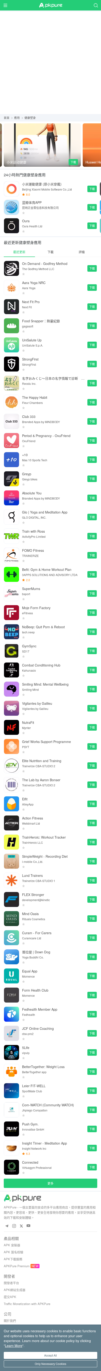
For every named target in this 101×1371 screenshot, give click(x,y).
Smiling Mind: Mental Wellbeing (45, 684)
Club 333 (28, 416)
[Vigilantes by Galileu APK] (11, 708)
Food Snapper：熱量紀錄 (41, 321)
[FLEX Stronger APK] (11, 899)
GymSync (29, 646)
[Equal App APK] (11, 976)
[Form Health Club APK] (11, 995)
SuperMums (31, 588)
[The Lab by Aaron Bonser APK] (11, 784)
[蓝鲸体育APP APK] (11, 207)
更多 (50, 1183)
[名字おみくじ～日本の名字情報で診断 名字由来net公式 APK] (11, 383)
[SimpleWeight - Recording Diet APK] (11, 861)
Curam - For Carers (36, 932)
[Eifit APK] (11, 804)
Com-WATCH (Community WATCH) (48, 1105)
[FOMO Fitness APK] (11, 555)
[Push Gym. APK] (11, 1129)
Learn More (13, 1345)
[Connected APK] (11, 1167)
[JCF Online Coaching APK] (11, 1033)
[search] (95, 5)
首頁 (6, 118)
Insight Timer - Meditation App (44, 1143)
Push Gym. (30, 1124)
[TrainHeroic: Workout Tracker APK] (11, 842)
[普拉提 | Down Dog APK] (11, 957)
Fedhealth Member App (39, 1009)
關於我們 (10, 1320)
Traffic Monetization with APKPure (27, 1304)
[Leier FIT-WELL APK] (11, 1090)
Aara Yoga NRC (34, 282)
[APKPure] (50, 5)
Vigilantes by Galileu (37, 703)
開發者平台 (11, 1283)
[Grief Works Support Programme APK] (11, 746)
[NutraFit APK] (11, 727)
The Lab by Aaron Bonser (41, 779)
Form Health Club (35, 990)
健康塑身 (30, 118)
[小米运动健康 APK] (42, 145)
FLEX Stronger (33, 894)
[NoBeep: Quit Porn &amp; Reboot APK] (11, 631)
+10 (25, 454)
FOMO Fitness (33, 550)
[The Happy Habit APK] (11, 402)
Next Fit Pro (31, 301)
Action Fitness (32, 818)
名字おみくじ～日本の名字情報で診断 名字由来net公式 (53, 378)
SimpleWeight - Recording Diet (45, 856)
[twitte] (21, 1226)
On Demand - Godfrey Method (44, 263)
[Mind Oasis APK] (11, 918)
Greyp (26, 474)
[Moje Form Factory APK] (11, 612)
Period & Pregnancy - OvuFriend (46, 435)
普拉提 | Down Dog (36, 952)
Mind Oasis (30, 913)
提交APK (10, 1297)
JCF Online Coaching (38, 1028)
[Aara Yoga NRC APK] (11, 287)
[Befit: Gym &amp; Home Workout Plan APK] (11, 574)
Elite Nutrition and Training (41, 760)
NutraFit (28, 722)
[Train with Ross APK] (11, 536)
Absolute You (32, 493)
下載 (73, 162)
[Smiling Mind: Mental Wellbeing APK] (11, 689)
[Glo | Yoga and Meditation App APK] (11, 517)
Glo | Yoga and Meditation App (44, 512)
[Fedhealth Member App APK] (11, 1014)
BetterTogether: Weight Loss (43, 1066)
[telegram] (7, 1226)
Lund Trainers (32, 875)
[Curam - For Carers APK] (11, 937)
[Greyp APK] (11, 478)
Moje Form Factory (36, 607)
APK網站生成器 (14, 1290)
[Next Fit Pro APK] (11, 306)
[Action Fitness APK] (11, 823)
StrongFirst (30, 359)
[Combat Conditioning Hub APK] (11, 670)
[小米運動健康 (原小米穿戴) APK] (11, 189)
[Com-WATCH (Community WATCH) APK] (11, 1110)
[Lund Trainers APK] (11, 880)
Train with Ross (33, 531)
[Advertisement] (50, 61)
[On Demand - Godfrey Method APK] (11, 268)
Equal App (29, 971)
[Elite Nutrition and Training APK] (11, 765)
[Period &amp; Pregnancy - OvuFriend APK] (11, 440)
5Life (25, 1047)
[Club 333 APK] (11, 421)
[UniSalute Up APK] (11, 345)
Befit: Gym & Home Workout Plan (46, 569)
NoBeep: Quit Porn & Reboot (43, 627)
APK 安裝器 (12, 1245)
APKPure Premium (17, 1266)
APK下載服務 (13, 1259)
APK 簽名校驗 (13, 1252)
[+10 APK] (11, 459)
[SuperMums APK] (11, 593)
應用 (17, 118)
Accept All (50, 1355)
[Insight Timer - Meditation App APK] (11, 1148)
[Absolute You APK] (11, 498)
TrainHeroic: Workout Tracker (44, 837)
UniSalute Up (32, 340)
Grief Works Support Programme (46, 741)
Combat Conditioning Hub (41, 665)
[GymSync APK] (11, 651)
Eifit (24, 799)
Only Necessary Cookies (50, 1364)
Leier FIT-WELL (34, 1085)
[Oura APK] (11, 225)
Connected (30, 1162)
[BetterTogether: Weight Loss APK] (11, 1071)
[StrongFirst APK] (11, 364)
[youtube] (28, 1226)
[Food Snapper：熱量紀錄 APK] (11, 325)
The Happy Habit (34, 397)
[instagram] (14, 1226)
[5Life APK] (11, 1052)
